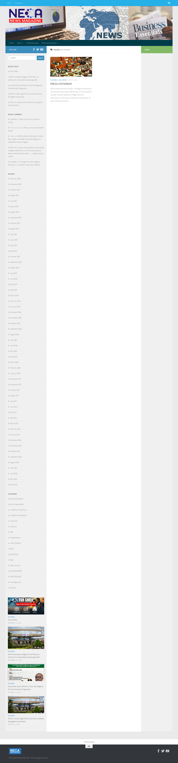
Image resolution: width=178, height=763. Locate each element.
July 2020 (13, 234)
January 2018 (15, 373)
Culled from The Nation (18, 515)
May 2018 (13, 351)
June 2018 (13, 345)
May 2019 (13, 284)
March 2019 (14, 295)
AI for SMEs (14, 71)
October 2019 (15, 256)
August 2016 (14, 462)
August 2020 (14, 229)
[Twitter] (37, 49)
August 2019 (14, 268)
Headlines (19, 3)
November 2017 (15, 384)
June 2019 (13, 279)
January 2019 (15, 306)
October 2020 (15, 223)
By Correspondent (17, 504)
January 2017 (15, 434)
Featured (53, 80)
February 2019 (15, 301)
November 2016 (15, 446)
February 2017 (15, 429)
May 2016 (13, 479)
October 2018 (15, 323)
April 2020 (13, 251)
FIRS (11, 532)
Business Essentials (49, 43)
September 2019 (16, 262)
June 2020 (13, 240)
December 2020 (15, 217)
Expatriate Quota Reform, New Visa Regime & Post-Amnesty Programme (25, 688)
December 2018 (15, 312)
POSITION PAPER (16, 571)
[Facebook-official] (33, 49)
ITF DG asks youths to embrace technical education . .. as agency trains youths (25, 153)
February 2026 (15, 179)
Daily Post (13, 521)
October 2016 (15, 451)
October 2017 (15, 390)
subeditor (13, 119)
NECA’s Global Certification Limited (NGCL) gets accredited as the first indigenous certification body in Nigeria (25, 139)
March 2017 (14, 423)
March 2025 (14, 206)
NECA (9, 3)
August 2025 (14, 195)
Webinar (13, 588)
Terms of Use (89, 742)
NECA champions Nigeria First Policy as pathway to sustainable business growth (24, 656)
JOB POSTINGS (15, 543)
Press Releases (33, 43)
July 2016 (13, 468)
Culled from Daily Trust (18, 510)
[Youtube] (41, 49)
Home (11, 43)
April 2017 (13, 418)
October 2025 (15, 190)
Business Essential (16, 499)
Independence (15, 537)
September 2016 (16, 457)
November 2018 (15, 318)
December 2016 (15, 440)
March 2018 (14, 362)
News (19, 43)
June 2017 (13, 407)
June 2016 (13, 473)
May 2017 (13, 412)
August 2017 (14, 396)
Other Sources (15, 565)
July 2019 (13, 273)
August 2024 (14, 212)
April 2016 (13, 485)
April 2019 (13, 290)
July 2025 (13, 201)
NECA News (63, 80)
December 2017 (15, 379)
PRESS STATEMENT (61, 84)
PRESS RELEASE (15, 576)
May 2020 (13, 245)
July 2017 (13, 401)
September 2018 (16, 329)
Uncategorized (15, 582)
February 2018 (15, 368)
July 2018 (13, 340)
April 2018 (13, 357)
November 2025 (15, 184)
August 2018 (14, 334)
